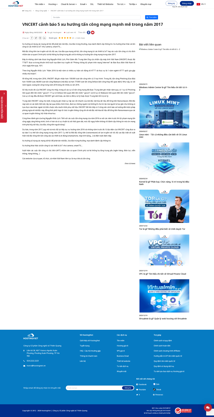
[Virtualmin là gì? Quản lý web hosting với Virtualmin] (164, 300)
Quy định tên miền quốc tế (164, 361)
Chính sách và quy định (163, 340)
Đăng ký (171, 3)
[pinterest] (40, 38)
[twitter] (36, 38)
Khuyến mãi (121, 371)
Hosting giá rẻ (122, 345)
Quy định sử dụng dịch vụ (164, 366)
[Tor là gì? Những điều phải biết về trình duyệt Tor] (164, 210)
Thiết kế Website (105, 4)
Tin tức (120, 4)
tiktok (96, 32)
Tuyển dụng (84, 345)
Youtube (142, 389)
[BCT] (183, 411)
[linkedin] (44, 38)
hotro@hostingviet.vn (36, 365)
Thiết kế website (123, 361)
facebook (88, 32)
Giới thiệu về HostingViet (90, 340)
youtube (92, 32)
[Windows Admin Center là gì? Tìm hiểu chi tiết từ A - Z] (164, 70)
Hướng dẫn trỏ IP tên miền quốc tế (168, 356)
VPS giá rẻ (121, 351)
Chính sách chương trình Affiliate (167, 351)
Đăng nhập (187, 3)
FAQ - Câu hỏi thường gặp (90, 351)
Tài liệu (132, 4)
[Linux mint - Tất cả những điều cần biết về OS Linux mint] (164, 117)
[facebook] (32, 38)
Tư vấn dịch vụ (122, 366)
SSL (92, 4)
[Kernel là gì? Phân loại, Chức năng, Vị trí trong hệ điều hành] (164, 164)
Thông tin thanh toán (88, 356)
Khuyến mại (145, 4)
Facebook (142, 384)
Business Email (123, 356)
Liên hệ (83, 361)
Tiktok (158, 389)
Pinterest (159, 394)
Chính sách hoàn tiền (162, 345)
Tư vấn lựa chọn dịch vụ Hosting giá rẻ (169, 371)
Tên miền (120, 340)
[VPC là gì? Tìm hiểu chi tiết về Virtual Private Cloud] (164, 255)
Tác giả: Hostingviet (54, 32)
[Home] (15, 4)
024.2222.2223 (33, 361)
